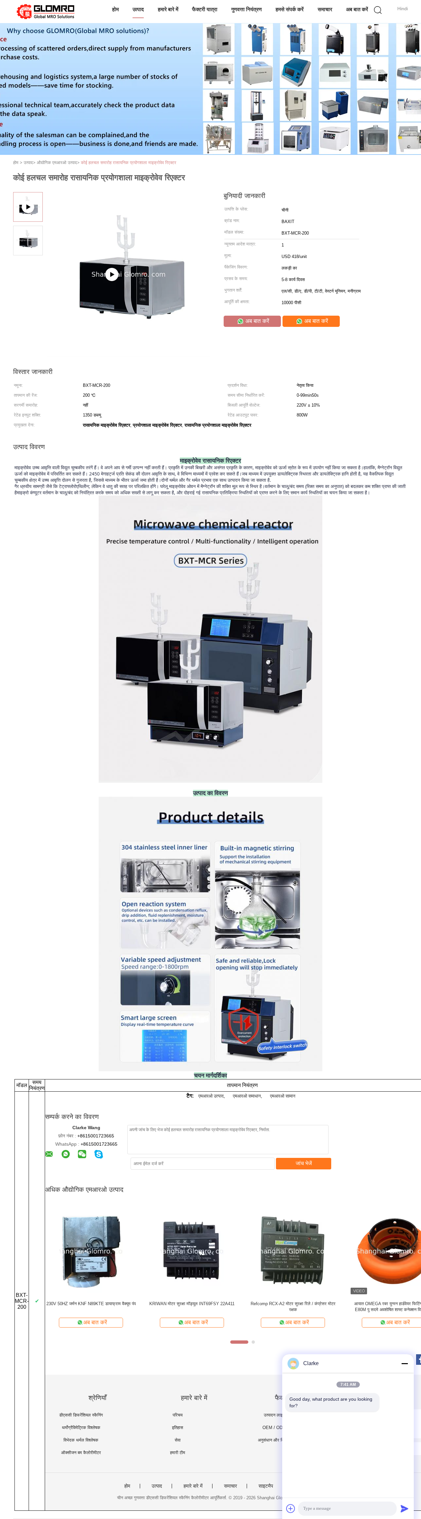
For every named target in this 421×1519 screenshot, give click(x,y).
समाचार (325, 9)
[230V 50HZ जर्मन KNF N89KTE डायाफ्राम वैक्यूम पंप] (91, 1251)
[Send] (404, 1508)
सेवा (178, 1440)
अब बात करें (357, 9)
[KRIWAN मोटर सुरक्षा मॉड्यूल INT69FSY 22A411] (192, 1251)
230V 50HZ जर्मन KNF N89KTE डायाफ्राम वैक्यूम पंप (91, 1303)
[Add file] (290, 1508)
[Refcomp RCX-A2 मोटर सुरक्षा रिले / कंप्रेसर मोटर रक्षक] (293, 1251)
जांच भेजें (304, 1163)
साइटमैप (266, 1486)
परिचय (178, 1415)
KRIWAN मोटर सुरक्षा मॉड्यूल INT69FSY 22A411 (192, 1303)
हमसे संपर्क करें (290, 9)
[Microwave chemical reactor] (128, 354)
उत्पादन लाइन (274, 1415)
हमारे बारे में (168, 9)
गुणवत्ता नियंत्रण (246, 9)
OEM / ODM (274, 1427)
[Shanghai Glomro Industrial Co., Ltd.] (45, 11)
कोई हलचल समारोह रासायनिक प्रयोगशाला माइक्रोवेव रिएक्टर (128, 162)
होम (115, 9)
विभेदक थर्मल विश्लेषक (80, 1440)
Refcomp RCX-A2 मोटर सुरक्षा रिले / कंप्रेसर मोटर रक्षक (293, 1306)
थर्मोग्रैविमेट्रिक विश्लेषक (81, 1427)
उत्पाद (138, 9)
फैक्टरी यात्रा (204, 9)
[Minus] (405, 1363)
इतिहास (177, 1427)
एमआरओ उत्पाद (211, 1096)
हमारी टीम (177, 1452)
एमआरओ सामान (282, 1096)
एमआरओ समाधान (247, 1096)
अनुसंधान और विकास (274, 1440)
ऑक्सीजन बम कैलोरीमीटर (81, 1452)
